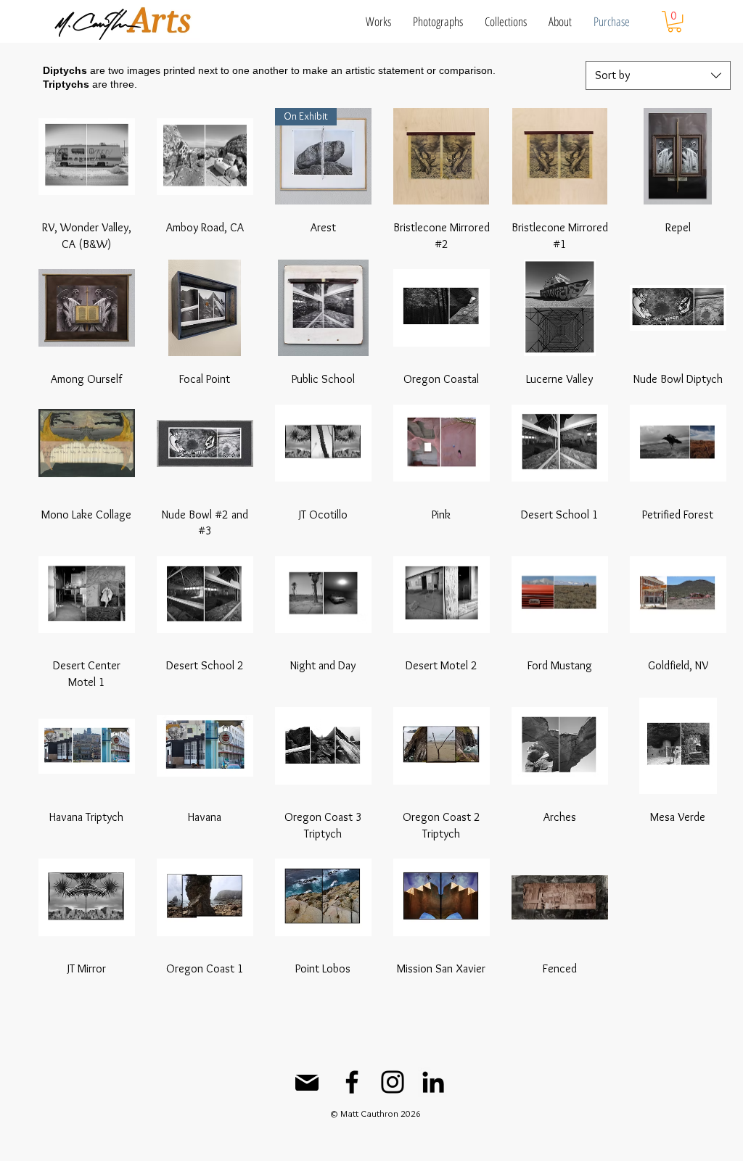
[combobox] (658, 75)
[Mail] (307, 1082)
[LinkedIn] (433, 1082)
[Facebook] (352, 1082)
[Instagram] (392, 1082)
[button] (378, 21)
